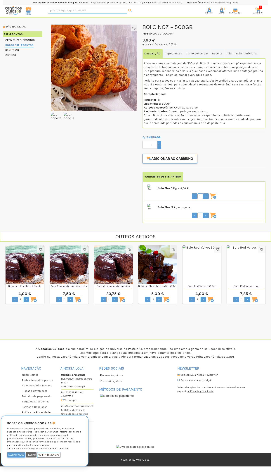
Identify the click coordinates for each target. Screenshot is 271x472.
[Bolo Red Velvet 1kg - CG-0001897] (246, 264)
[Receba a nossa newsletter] (231, 8)
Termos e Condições (34, 407)
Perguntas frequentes (35, 401)
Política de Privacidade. (56, 448)
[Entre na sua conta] (206, 8)
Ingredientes (173, 53)
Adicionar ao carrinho (172, 159)
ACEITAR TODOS (16, 455)
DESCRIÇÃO (152, 53)
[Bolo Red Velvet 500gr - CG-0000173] (202, 264)
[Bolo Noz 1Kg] (149, 188)
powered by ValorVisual (135, 460)
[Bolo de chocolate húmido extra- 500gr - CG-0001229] (25, 264)
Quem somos (30, 374)
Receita (217, 53)
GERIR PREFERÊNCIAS (48, 455)
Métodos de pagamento (36, 396)
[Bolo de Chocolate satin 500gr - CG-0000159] (157, 264)
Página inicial (16, 26)
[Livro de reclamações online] (135, 446)
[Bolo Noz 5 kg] (149, 207)
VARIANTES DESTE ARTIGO (162, 176)
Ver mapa (70, 400)
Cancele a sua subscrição (196, 380)
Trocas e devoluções (34, 391)
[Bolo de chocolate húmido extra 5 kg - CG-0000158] (113, 264)
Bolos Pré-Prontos (19, 45)
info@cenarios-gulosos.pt (104, 2)
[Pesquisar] (130, 10)
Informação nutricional (242, 53)
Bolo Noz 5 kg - (174, 207)
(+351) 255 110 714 (130, 2)
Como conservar (197, 53)
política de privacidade (200, 391)
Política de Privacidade (36, 412)
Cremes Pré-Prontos (20, 40)
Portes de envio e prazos (37, 380)
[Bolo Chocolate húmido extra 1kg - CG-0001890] (69, 264)
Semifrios (12, 50)
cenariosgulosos (202, 2)
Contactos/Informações (36, 385)
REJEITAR (31, 455)
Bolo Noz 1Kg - (173, 188)
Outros (10, 55)
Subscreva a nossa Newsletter (199, 374)
